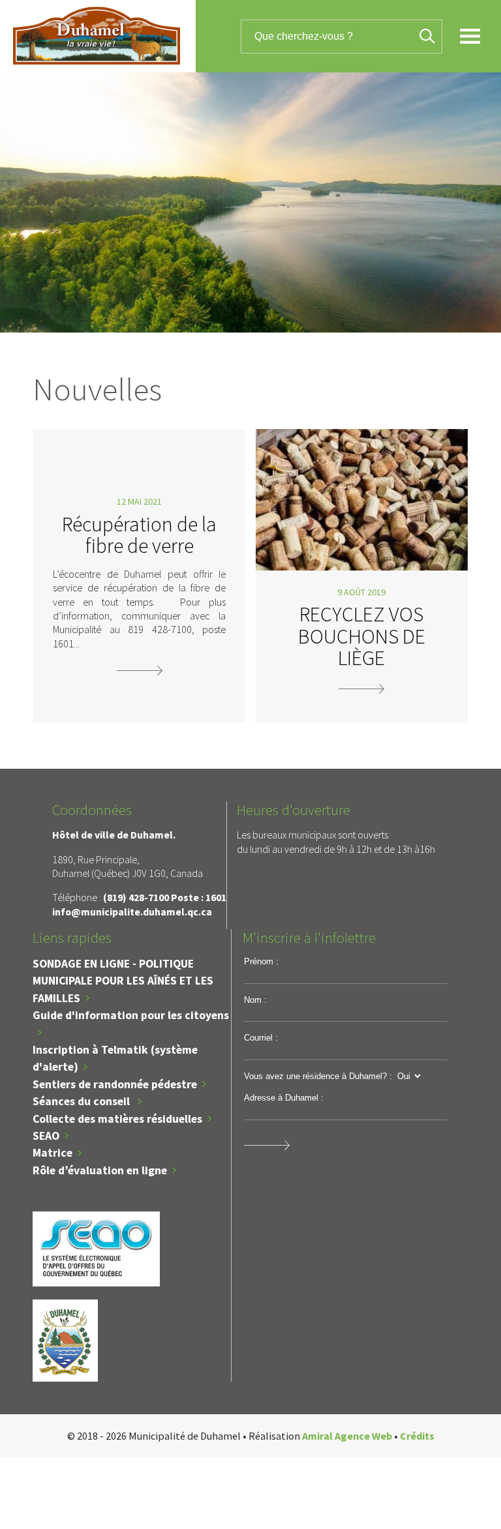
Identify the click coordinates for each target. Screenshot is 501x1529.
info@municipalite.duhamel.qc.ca (132, 911)
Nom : (255, 1000)
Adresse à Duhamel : (284, 1097)
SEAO (46, 1136)
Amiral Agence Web (347, 1435)
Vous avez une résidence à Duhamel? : (318, 1076)
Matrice (52, 1153)
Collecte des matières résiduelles (117, 1119)
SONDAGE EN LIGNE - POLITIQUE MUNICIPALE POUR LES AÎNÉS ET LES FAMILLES (123, 981)
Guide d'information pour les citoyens (131, 1015)
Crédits (417, 1435)
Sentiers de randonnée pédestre (115, 1084)
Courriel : (261, 1037)
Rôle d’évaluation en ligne (100, 1170)
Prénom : (261, 961)
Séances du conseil (82, 1101)
